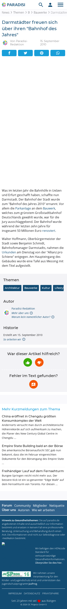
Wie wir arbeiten (43, 510)
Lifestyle (60, 287)
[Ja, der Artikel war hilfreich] (27, 362)
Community (22, 506)
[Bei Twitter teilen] (25, 53)
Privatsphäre (50, 593)
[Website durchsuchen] (41, 4)
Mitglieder (40, 506)
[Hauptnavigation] (60, 4)
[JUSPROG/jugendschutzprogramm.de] (16, 574)
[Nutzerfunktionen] (50, 4)
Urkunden (9, 252)
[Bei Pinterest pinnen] (41, 53)
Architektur (12, 287)
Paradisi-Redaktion (23, 308)
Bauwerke (40, 12)
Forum (7, 505)
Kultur (46, 287)
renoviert (48, 231)
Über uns (9, 510)
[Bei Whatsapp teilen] (57, 53)
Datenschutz (32, 593)
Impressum (15, 593)
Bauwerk (49, 208)
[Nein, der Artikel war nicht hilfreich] (39, 362)
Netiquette (56, 506)
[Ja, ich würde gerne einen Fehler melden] (33, 384)
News (5, 12)
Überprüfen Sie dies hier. (48, 562)
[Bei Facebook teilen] (9, 53)
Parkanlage (23, 208)
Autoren (24, 510)
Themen (18, 12)
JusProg (33, 583)
